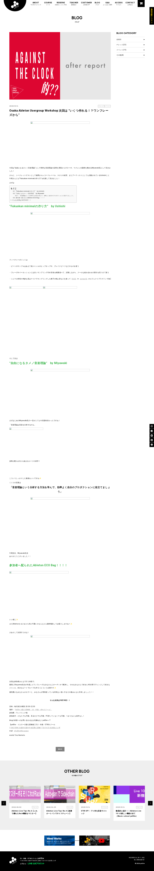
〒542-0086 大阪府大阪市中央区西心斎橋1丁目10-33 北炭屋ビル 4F (34, 728)
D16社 (74, 279)
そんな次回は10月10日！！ (21, 200)
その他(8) (120, 55)
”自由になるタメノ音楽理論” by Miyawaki (30, 193)
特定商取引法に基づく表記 (137, 857)
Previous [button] (3, 803)
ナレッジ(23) (121, 45)
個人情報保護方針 (139, 859)
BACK (60, 749)
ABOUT (35, 3)
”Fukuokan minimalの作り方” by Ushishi (30, 191)
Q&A (107, 3)
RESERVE (61, 3)
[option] (25, 802)
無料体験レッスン (152, 15)
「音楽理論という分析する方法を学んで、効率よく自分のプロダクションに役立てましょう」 (46, 195)
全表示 (118, 39)
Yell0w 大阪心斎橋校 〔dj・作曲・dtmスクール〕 (33, 710)
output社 (83, 279)
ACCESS (119, 3)
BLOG (97, 3)
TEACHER (74, 3)
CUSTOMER (86, 3)
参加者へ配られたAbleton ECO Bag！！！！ (30, 198)
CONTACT (130, 3)
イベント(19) (121, 50)
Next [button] (150, 803)
